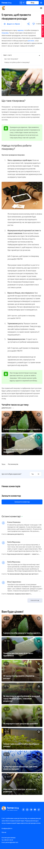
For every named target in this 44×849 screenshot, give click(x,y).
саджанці (20, 30)
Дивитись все (6, 408)
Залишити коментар (22, 502)
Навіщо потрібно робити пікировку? (17, 62)
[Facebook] (23, 809)
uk (23, 3)
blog (6, 3)
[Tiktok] (38, 809)
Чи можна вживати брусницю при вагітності (22, 574)
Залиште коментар (11, 496)
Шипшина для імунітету (15, 534)
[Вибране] (41, 2)
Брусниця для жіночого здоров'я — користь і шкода (23, 554)
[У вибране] (39, 415)
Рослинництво (13, 464)
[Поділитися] (28, 24)
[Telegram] (31, 809)
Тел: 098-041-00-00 (7, 840)
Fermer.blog (4, 8)
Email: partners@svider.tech (10, 842)
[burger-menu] (41, 8)
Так (33, 474)
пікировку (5, 33)
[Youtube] (35, 809)
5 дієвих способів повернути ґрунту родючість (21, 429)
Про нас (4, 832)
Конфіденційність (7, 828)
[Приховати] (39, 55)
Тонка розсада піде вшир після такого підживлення (18, 450)
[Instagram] (27, 809)
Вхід (32, 3)
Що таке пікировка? (11, 59)
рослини (31, 41)
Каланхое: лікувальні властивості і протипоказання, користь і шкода (19, 594)
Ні (38, 474)
